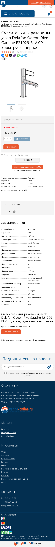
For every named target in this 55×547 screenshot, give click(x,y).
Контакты (5, 462)
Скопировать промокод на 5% (27, 167)
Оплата (4, 465)
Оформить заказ (8, 432)
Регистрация (45, 3)
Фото (3, 482)
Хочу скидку (11, 147)
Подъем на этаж (8, 458)
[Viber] (14, 55)
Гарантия (5, 475)
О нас (3, 452)
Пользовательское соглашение (14, 479)
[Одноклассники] (6, 55)
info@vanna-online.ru (10, 505)
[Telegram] (25, 55)
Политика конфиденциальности (14, 469)
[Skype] (22, 55)
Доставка (5, 455)
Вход (35, 3)
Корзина (5, 429)
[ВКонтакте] (2, 55)
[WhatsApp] (18, 55)
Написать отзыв (11, 331)
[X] (10, 55)
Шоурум (4, 472)
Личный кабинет (8, 436)
